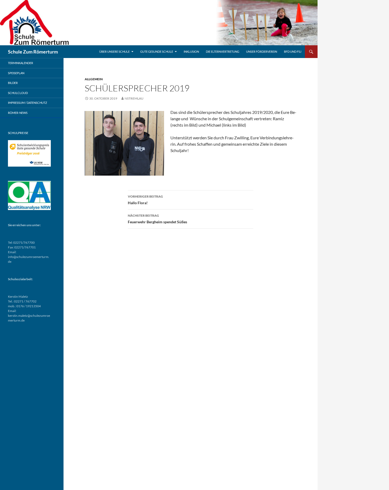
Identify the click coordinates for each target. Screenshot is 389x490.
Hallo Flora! (145, 199)
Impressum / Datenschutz (27, 102)
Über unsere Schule (114, 51)
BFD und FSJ (292, 51)
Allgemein (94, 79)
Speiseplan (16, 73)
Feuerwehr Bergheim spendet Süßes (157, 218)
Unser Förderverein (261, 51)
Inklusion (191, 51)
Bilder (13, 82)
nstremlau (134, 98)
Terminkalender (20, 63)
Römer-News (18, 112)
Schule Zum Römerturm (33, 52)
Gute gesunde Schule (156, 51)
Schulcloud (18, 93)
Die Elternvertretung (222, 51)
